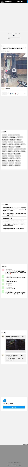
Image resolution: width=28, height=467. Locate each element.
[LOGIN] (24, 1)
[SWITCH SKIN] (17, 1)
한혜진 (18, 163)
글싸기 (14, 407)
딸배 (4, 142)
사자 (10, 149)
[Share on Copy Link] (18, 93)
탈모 (18, 160)
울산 (10, 153)
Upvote (3, 93)
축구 (18, 158)
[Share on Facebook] (11, 93)
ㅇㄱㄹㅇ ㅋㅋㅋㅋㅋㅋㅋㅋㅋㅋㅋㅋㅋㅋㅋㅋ (13, 221)
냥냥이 (20, 137)
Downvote (5, 93)
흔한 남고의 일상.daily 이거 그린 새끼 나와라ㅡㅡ (13, 228)
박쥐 (18, 146)
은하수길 (17, 153)
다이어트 (5, 139)
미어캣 (5, 146)
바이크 (12, 146)
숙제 (10, 151)
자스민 (11, 156)
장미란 (18, 156)
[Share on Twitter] (13, 93)
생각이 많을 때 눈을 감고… (17, 355)
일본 (4, 156)
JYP (4, 135)
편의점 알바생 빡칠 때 (10, 288)
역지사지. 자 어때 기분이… (11, 281)
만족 (10, 142)
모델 (17, 144)
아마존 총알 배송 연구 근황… (18, 336)
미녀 (23, 144)
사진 (16, 149)
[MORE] (25, 93)
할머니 (5, 165)
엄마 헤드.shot (9, 285)
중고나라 (5, 158)
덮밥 (19, 139)
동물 (2, 46)
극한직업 (5, 137)
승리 (23, 151)
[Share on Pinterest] (15, 93)
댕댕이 (13, 139)
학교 (11, 163)
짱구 (12, 158)
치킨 (4, 160)
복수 (4, 149)
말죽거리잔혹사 (19, 142)
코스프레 (11, 160)
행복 (11, 165)
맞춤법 (5, 144)
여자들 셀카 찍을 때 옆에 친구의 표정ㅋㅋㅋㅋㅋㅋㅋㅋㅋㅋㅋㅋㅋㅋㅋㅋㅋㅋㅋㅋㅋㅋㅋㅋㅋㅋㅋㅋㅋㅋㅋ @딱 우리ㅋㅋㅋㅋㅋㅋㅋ (14, 209)
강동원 (11, 135)
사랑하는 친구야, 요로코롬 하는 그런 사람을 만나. (16, 277)
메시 (11, 144)
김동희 (13, 137)
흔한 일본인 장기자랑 (7, 218)
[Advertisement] (14, 17)
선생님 (23, 149)
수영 (4, 151)
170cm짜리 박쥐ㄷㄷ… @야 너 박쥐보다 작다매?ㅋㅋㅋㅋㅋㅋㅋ (14, 49)
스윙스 (17, 151)
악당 (4, 153)
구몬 (17, 135)
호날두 (18, 165)
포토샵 (5, 163)
